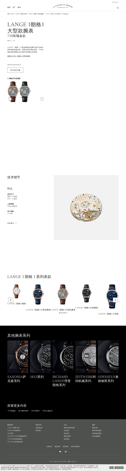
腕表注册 (95, 427)
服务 (19, 7)
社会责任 (66, 430)
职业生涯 (66, 433)
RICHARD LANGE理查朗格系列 (17, 436)
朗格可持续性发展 (69, 427)
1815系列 (10, 433)
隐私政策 (57, 446)
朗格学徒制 (67, 436)
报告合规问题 (75, 446)
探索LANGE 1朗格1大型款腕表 (18, 56)
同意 (111, 467)
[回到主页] (63, 6)
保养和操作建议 (97, 430)
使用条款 (65, 446)
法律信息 (49, 446)
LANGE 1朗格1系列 (13, 427)
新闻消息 (66, 439)
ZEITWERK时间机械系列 (14, 439)
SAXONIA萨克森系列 (14, 430)
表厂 (14, 7)
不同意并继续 (119, 467)
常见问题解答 (96, 436)
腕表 (9, 7)
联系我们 (38, 430)
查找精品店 (39, 427)
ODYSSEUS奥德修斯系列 (15, 441)
